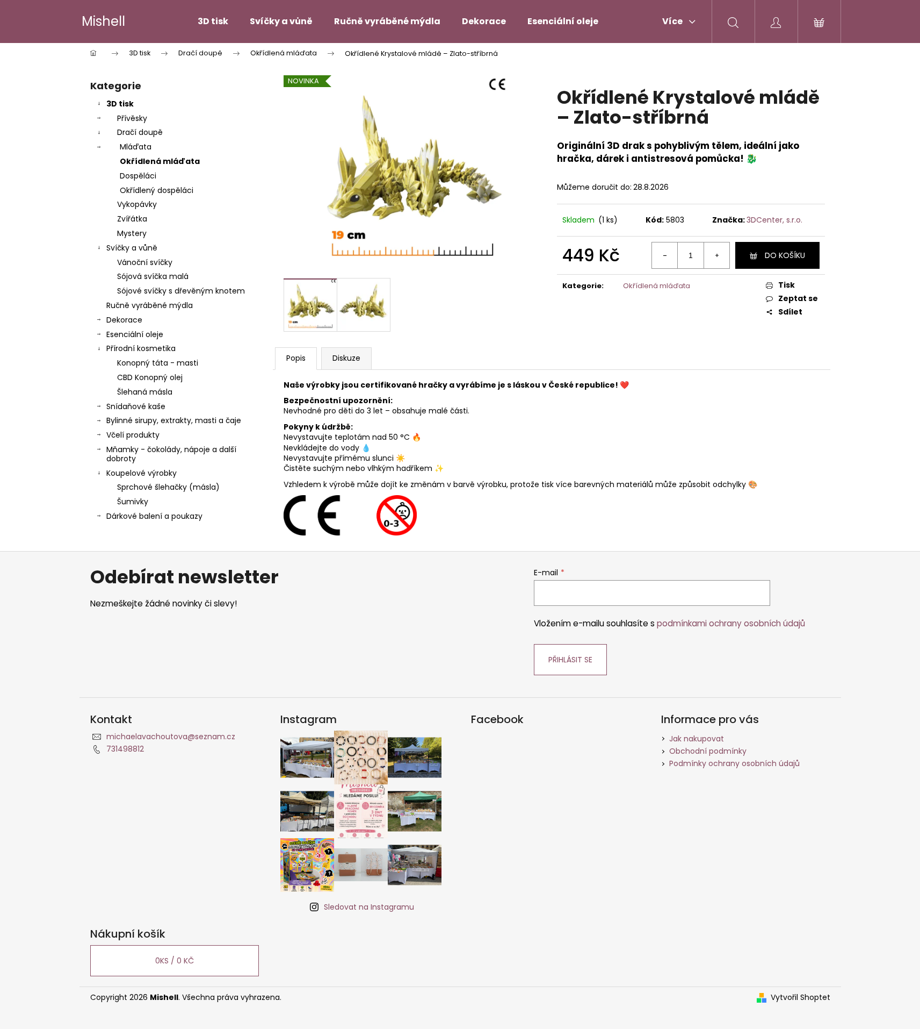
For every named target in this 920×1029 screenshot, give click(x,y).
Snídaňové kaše (135, 406)
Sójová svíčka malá (153, 276)
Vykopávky (137, 204)
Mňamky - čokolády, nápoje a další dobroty (171, 454)
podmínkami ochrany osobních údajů (731, 623)
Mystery (132, 233)
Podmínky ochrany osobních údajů (734, 763)
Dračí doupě (140, 132)
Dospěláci (138, 175)
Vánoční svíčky (144, 262)
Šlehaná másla (144, 392)
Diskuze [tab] (346, 358)
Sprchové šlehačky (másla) (168, 487)
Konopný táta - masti (157, 363)
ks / (174, 960)
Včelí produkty (133, 435)
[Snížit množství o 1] (665, 255)
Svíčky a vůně (131, 247)
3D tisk (120, 103)
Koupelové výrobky (141, 473)
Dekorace (124, 320)
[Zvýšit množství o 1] (716, 255)
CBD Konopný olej (150, 377)
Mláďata (135, 146)
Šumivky (132, 501)
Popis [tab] (296, 358)
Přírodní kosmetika (141, 348)
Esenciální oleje (134, 334)
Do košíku (785, 255)
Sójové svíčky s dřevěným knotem (181, 290)
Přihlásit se (570, 659)
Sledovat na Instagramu (369, 907)
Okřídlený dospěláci (156, 190)
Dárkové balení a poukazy (154, 516)
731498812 (125, 749)
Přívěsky (132, 118)
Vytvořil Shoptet (800, 997)
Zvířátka (132, 218)
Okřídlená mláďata (160, 161)
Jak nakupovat (696, 738)
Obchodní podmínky (708, 751)
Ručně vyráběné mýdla (149, 305)
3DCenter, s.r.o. (774, 220)
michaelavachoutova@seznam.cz (170, 736)
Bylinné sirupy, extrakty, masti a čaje (173, 420)
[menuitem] (213, 21)
